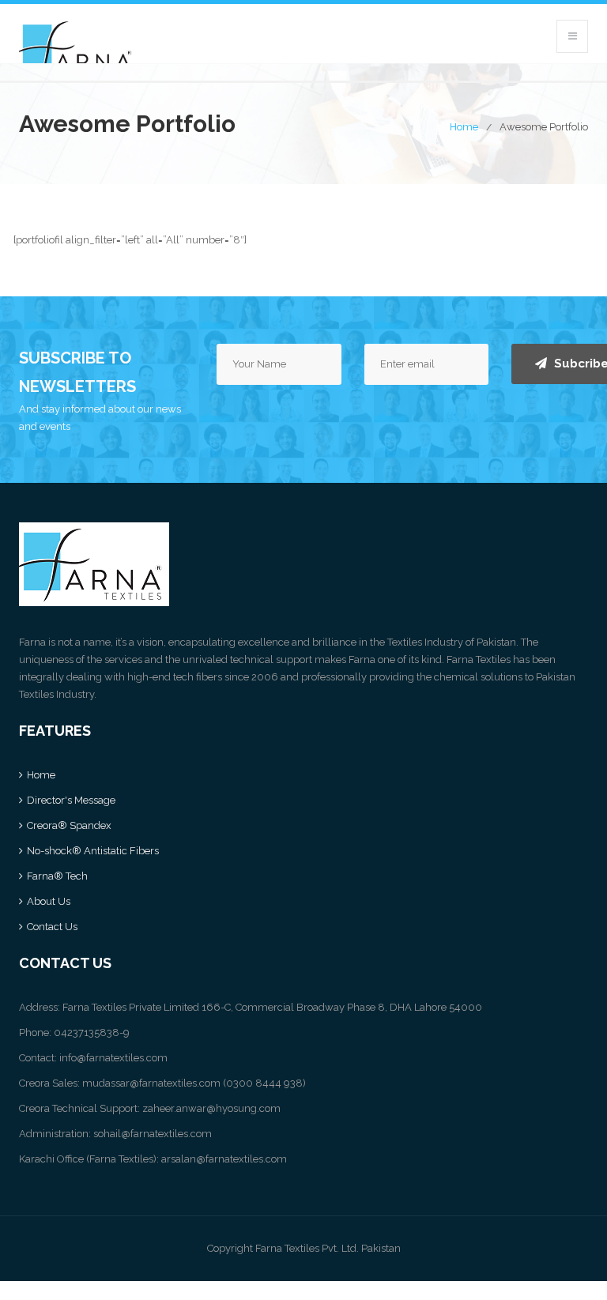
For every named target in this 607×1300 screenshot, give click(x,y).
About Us (48, 901)
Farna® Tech (57, 876)
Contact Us (52, 927)
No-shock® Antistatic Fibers (93, 851)
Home (464, 127)
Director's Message (71, 800)
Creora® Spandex (69, 825)
